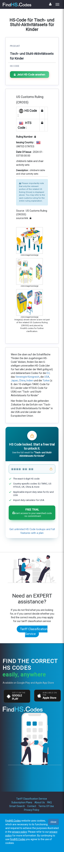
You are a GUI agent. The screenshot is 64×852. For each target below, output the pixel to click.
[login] (50, 4)
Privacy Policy (31, 809)
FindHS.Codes (13, 820)
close (53, 821)
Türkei (45, 380)
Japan (14, 380)
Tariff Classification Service (33, 631)
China (22, 380)
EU (48, 373)
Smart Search (17, 806)
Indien (29, 380)
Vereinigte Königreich (27, 376)
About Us (39, 802)
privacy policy (19, 831)
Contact (31, 806)
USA (46, 376)
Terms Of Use (46, 806)
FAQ (49, 802)
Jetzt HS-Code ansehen (31, 74)
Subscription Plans (21, 802)
